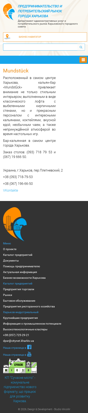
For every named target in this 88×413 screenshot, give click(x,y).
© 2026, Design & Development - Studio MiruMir (44, 409)
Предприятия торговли (18, 289)
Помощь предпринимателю (21, 266)
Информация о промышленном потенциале (32, 323)
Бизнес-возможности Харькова (24, 277)
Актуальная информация (20, 272)
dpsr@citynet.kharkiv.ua (18, 340)
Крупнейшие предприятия (20, 317)
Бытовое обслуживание (19, 300)
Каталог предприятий (17, 254)
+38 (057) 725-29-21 (16, 335)
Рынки (7, 295)
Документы (11, 260)
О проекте (9, 249)
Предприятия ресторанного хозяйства (29, 306)
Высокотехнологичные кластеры (25, 329)
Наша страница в (14, 347)
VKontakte (10, 190)
